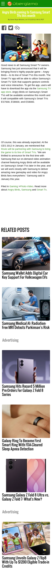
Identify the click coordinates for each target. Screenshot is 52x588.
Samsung (26, 189)
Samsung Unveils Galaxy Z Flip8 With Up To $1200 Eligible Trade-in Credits (25, 562)
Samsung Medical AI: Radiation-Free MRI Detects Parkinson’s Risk (26, 325)
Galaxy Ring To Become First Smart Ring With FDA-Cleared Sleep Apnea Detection (22, 444)
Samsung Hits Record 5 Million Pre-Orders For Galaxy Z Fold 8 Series (23, 390)
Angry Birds (14, 189)
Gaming (13, 186)
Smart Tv (41, 189)
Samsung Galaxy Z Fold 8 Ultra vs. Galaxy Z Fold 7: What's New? (25, 497)
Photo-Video (26, 186)
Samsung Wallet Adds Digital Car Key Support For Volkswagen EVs (25, 275)
